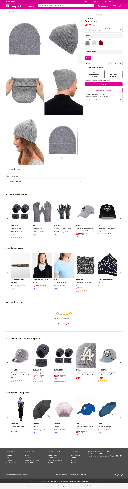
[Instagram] (122, 475)
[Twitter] (118, 475)
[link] (20, 219)
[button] (7, 218)
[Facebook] (115, 475)
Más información (93, 486)
